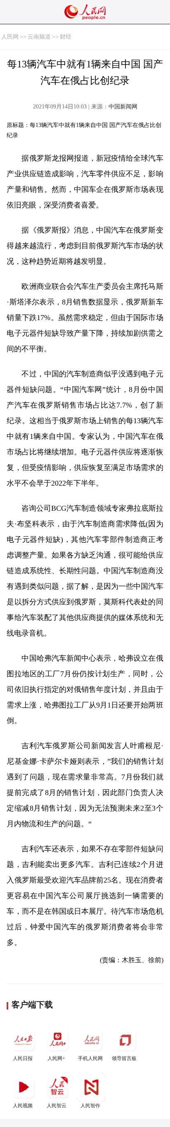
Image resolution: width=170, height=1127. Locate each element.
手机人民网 (90, 1058)
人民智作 (90, 1106)
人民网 (10, 37)
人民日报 (23, 1058)
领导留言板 (124, 1058)
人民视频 (23, 1106)
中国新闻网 (123, 107)
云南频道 (39, 37)
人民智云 (56, 1106)
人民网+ (56, 1058)
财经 (65, 37)
